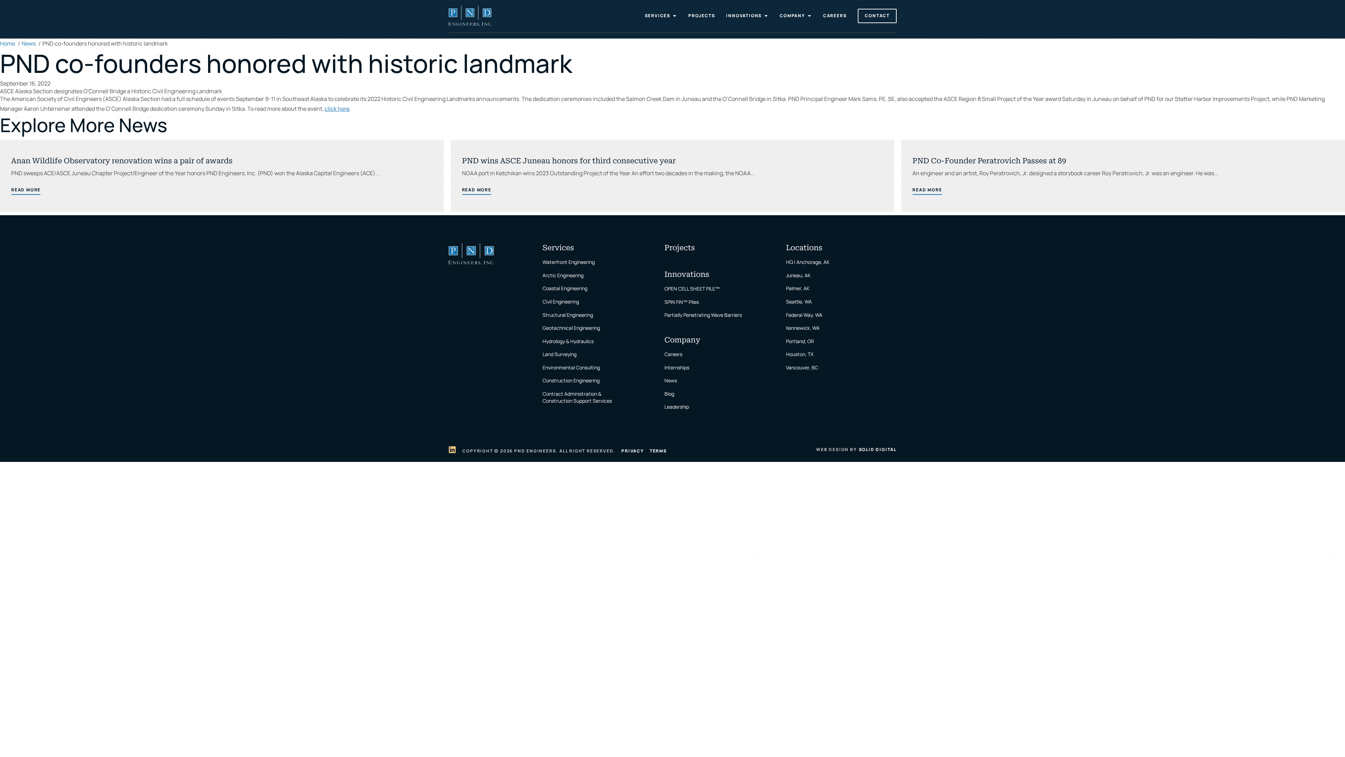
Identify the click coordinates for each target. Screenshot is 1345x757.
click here (337, 108)
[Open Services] (674, 15)
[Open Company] (809, 15)
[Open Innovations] (766, 15)
